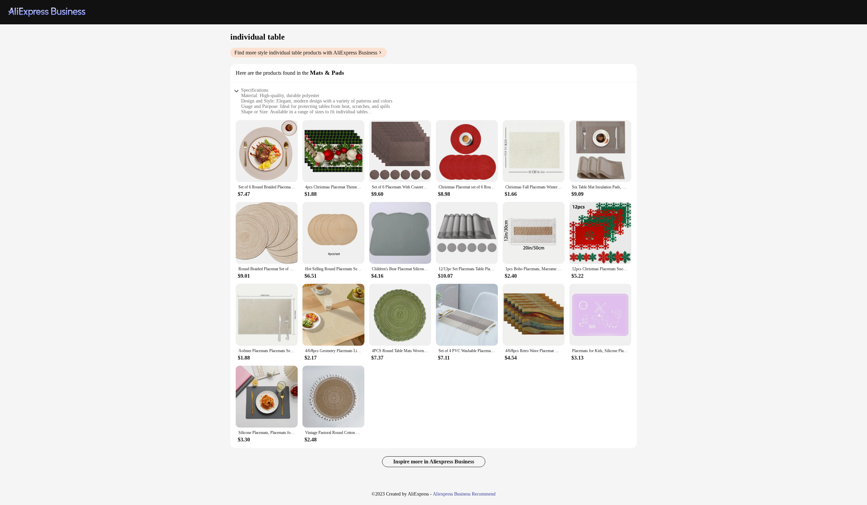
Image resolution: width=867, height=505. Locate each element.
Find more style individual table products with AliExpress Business (305, 52)
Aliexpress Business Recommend (464, 494)
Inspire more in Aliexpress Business (433, 461)
